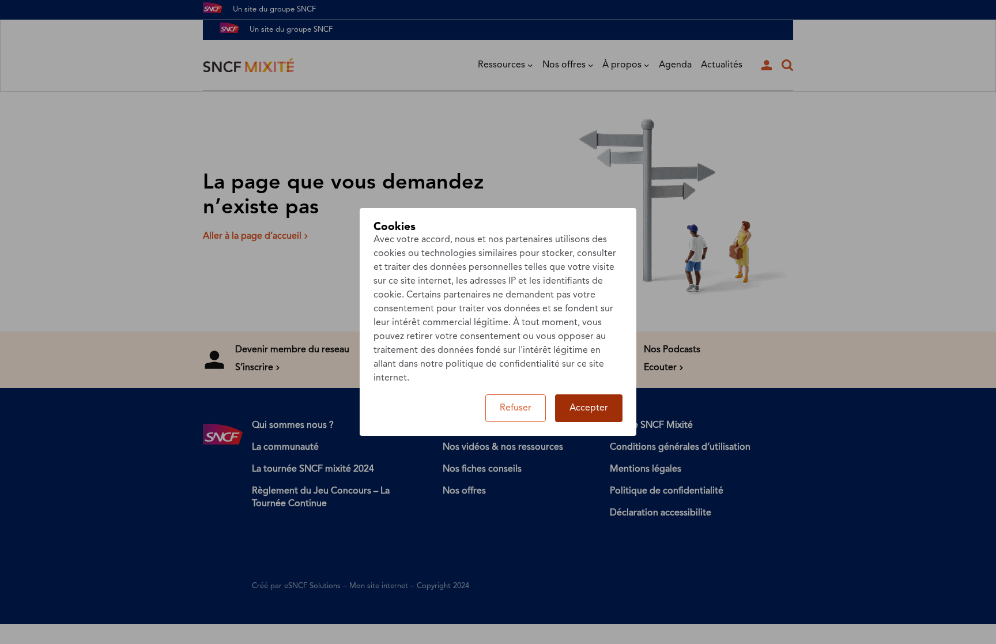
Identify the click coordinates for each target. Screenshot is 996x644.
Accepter (588, 408)
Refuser (515, 408)
